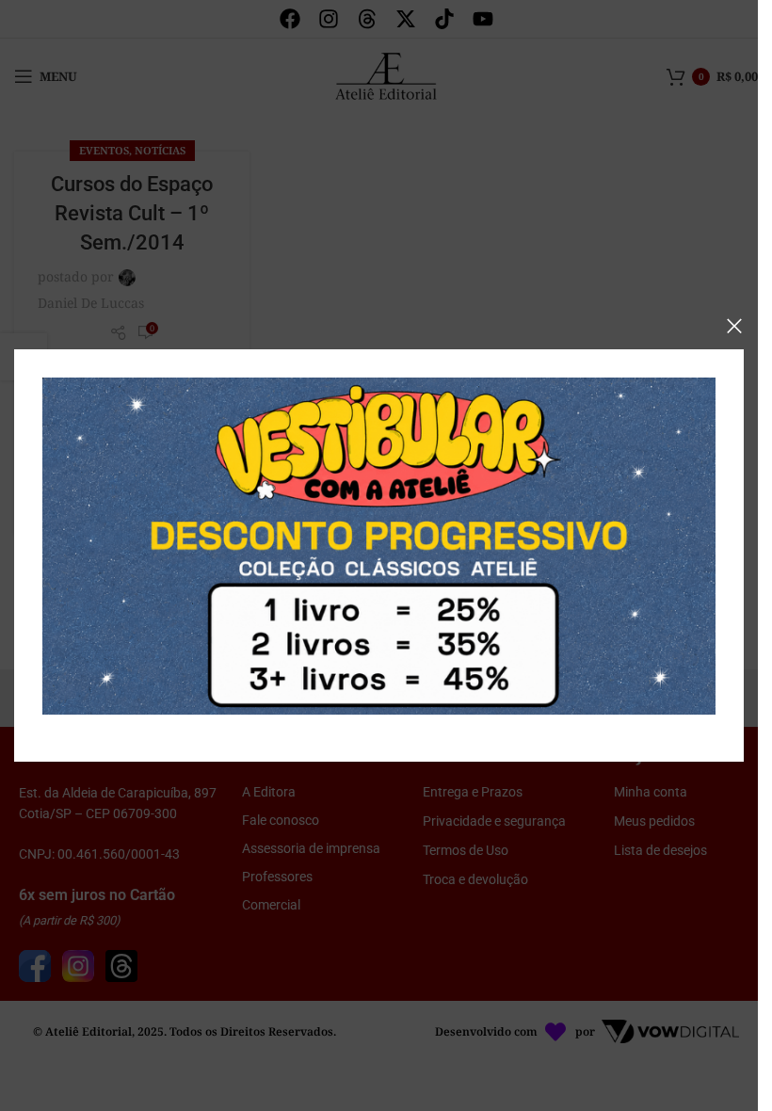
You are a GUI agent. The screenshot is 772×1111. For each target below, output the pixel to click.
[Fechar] (734, 325)
